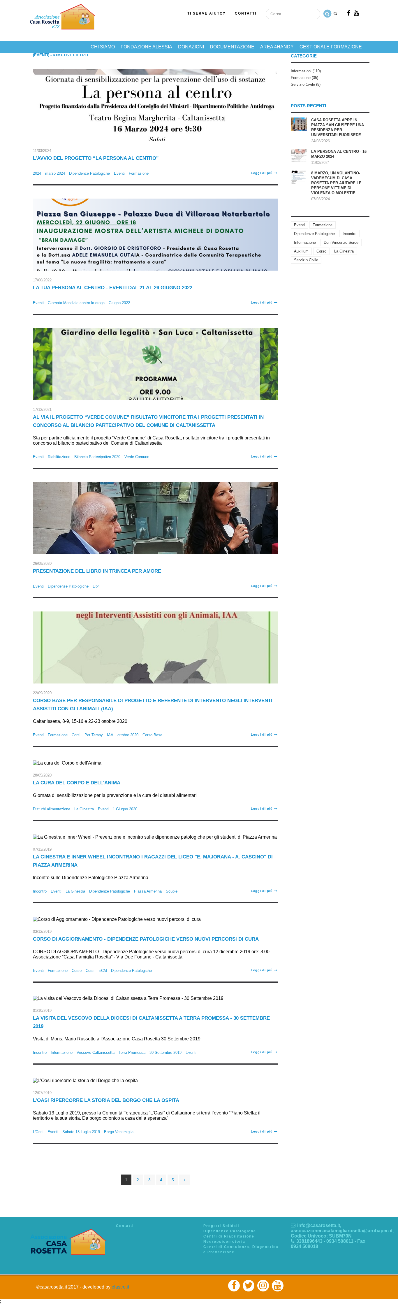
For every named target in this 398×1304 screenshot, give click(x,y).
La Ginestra (84, 809)
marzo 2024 (55, 173)
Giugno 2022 (119, 303)
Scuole (171, 891)
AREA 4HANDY (277, 46)
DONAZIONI (191, 46)
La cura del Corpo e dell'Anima (76, 783)
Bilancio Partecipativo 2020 (97, 457)
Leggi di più (262, 173)
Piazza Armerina (148, 891)
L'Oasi (38, 1132)
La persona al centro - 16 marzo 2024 (339, 154)
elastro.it (120, 1286)
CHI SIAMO (103, 46)
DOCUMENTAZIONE (232, 46)
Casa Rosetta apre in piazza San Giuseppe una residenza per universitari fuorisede (337, 127)
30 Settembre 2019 (165, 1052)
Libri (96, 586)
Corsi (76, 735)
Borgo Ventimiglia (118, 1132)
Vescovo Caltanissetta (96, 1052)
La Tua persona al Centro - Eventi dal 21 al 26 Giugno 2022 (112, 287)
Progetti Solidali (221, 1226)
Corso (77, 970)
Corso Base (152, 735)
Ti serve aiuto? (206, 13)
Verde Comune (136, 457)
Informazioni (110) (306, 71)
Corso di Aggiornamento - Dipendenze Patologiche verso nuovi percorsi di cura (146, 939)
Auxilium (301, 251)
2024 (37, 173)
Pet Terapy (93, 735)
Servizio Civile (306, 260)
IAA (110, 735)
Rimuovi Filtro (71, 55)
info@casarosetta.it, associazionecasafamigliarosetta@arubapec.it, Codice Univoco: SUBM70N (342, 1230)
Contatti (245, 13)
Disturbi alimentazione (51, 809)
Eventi (119, 173)
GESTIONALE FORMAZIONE (331, 46)
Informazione (62, 1052)
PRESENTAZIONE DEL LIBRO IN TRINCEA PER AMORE (97, 571)
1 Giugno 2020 (125, 809)
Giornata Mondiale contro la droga (76, 303)
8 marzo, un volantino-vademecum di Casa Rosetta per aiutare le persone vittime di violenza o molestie (336, 183)
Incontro (40, 891)
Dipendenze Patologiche (89, 173)
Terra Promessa (132, 1052)
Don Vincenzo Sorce (341, 242)
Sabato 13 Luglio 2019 (81, 1132)
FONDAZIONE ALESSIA (146, 46)
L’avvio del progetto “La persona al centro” (96, 158)
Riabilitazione (59, 457)
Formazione (139, 173)
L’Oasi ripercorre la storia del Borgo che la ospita (106, 1100)
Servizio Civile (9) (305, 84)
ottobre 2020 (127, 735)
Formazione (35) (304, 78)
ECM (102, 970)
